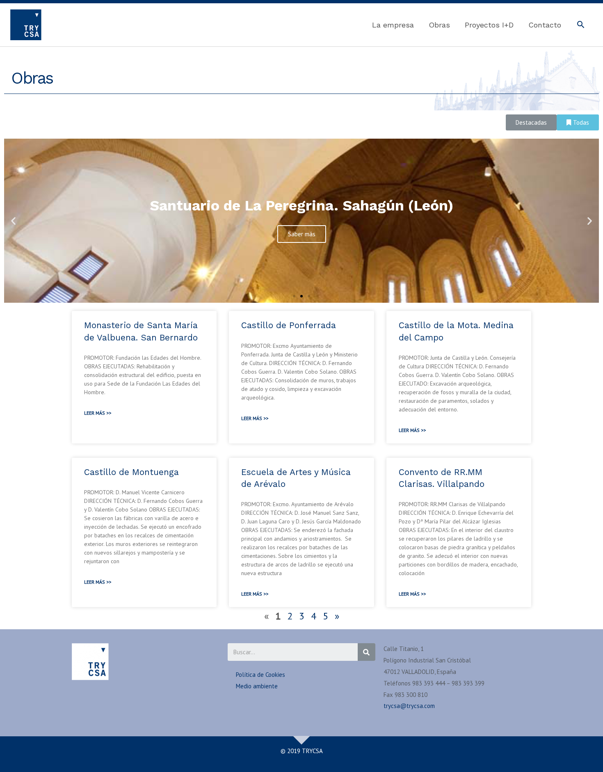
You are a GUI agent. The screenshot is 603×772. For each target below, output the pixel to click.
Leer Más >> (97, 413)
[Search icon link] (580, 25)
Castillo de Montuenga (131, 472)
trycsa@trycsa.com (409, 706)
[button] (531, 122)
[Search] (366, 652)
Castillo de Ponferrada (288, 325)
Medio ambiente (257, 686)
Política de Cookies (260, 674)
